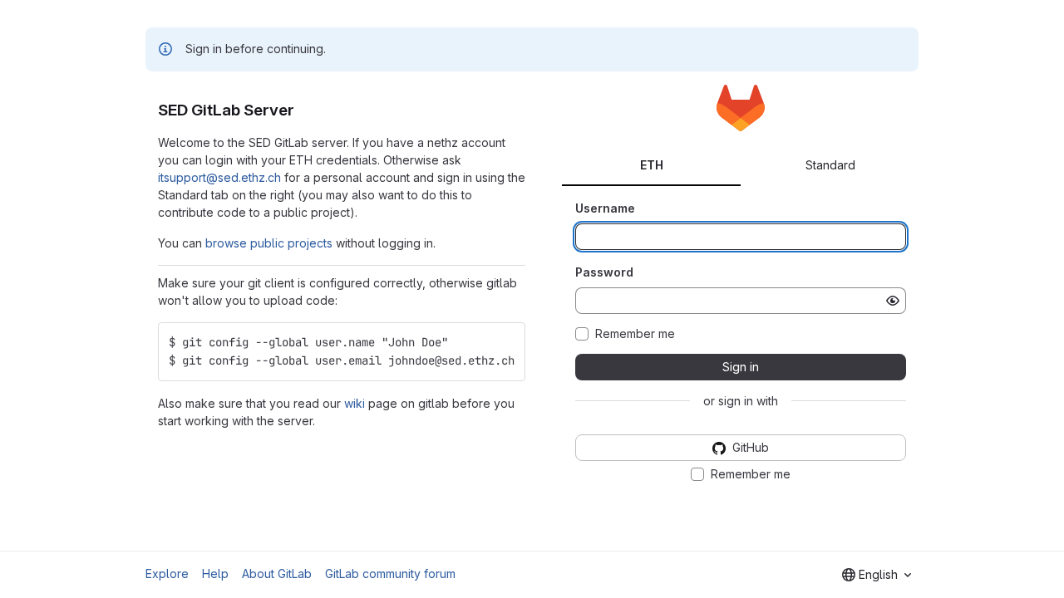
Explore (167, 573)
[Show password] (892, 300)
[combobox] (877, 575)
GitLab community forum (390, 573)
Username (605, 208)
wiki (354, 403)
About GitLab (277, 573)
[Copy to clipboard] (505, 342)
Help (215, 573)
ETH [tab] (651, 165)
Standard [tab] (830, 165)
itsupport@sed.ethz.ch (219, 177)
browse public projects (268, 243)
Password (604, 272)
